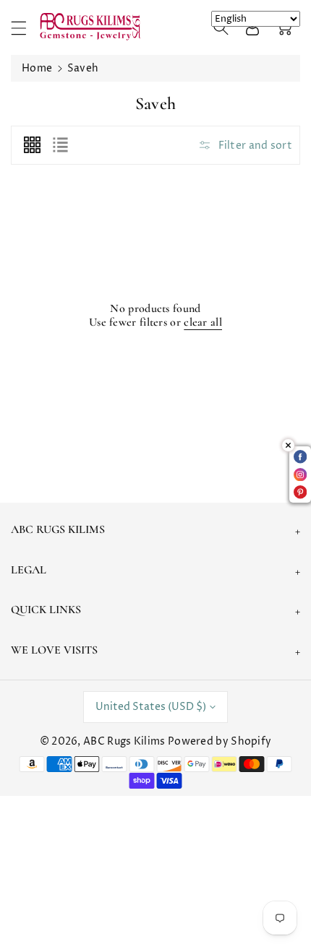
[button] (25, 28)
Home (37, 68)
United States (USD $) (150, 707)
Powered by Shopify (219, 741)
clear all (203, 322)
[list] (60, 145)
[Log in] (252, 27)
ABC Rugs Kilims (124, 741)
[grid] (32, 145)
